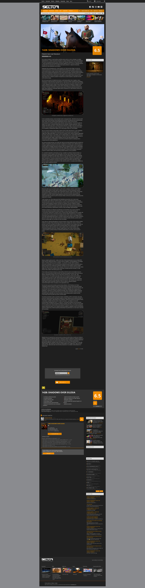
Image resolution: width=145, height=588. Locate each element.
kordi (79, 348)
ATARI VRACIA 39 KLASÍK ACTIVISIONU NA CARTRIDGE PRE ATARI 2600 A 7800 (95, 437)
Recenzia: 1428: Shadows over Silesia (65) (49, 438)
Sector (43, 1)
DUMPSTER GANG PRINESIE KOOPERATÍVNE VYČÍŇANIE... (92, 517)
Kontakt (56, 583)
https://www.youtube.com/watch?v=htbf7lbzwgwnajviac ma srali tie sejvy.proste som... (95, 523)
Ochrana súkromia (48, 583)
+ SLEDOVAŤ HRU (54, 433)
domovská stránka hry (54, 429)
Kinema (52, 1)
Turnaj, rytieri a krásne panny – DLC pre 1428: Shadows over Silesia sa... (54, 442)
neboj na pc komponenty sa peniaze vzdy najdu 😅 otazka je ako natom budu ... (94, 539)
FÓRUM (70, 10)
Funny (67, 1)
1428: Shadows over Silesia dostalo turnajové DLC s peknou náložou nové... (55, 439)
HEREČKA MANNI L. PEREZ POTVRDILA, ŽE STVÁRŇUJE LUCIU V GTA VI (95, 442)
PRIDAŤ (93, 13)
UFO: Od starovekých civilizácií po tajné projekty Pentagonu (98, 575)
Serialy (88, 482)
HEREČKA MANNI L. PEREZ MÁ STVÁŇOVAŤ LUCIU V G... (93, 508)
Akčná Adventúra (52, 428)
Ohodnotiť (97, 406)
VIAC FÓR (101, 491)
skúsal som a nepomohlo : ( (91, 502)
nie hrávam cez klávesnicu (91, 498)
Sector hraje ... (89, 477)
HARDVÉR (65, 10)
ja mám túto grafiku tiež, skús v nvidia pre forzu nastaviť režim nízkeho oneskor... (95, 529)
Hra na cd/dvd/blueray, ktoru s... (93, 466)
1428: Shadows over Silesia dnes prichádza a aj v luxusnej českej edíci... (54, 446)
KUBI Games (52, 427)
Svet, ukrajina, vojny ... (91, 487)
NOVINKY (45, 10)
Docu (71, 1)
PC (79, 10)
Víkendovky (75, 574)
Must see (88, 485)
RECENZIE (51, 10)
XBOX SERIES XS (85, 10)
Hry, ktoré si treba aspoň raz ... (93, 469)
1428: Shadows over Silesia (47, 445)
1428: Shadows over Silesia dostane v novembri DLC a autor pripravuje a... (55, 441)
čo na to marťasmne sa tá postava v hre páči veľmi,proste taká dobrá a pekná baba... (94, 515)
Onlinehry (57, 1)
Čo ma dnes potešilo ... (91, 474)
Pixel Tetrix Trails (65, 574)
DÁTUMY (67, 13)
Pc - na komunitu (90, 471)
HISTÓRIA (46, 13)
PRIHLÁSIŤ (48, 453)
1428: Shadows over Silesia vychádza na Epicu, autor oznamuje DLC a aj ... (55, 443)
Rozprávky (63, 1)
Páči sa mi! (63, 382)
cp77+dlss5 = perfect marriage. (92, 553)
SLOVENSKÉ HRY (61, 13)
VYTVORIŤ (97, 491)
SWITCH (96, 10)
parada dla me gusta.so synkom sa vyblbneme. (95, 518)
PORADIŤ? (99, 13)
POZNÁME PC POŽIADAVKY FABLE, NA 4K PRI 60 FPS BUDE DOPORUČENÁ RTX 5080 (94, 431)
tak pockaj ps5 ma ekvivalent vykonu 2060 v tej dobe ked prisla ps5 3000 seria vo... (95, 549)
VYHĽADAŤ (87, 13)
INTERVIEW (56, 13)
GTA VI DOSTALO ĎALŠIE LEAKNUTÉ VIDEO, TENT (98, 21)
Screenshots (89, 479)
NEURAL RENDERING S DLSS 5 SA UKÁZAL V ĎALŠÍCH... (93, 497)
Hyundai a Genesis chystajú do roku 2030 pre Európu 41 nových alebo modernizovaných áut (46, 576)
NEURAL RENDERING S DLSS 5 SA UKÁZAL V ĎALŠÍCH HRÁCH (97, 426)
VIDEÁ (56, 10)
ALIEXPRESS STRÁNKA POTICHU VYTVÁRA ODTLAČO (63, 21)
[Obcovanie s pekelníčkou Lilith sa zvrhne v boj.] (62, 333)
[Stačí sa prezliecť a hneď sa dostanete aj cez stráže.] (62, 255)
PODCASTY (51, 13)
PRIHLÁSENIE (98, 1)
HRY (60, 10)
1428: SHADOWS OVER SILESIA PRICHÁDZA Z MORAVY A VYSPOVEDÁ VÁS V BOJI (94, 74)
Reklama (52, 583)
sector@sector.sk (73, 584)
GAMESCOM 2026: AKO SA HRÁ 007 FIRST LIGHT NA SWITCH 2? (98, 421)
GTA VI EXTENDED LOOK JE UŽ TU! (54, 21)
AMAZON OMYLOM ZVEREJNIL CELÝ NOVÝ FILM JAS (46, 21)
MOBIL (100, 10)
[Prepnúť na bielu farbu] (104, 1)
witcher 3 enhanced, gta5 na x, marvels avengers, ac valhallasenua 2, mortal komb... (94, 534)
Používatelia (95, 400)
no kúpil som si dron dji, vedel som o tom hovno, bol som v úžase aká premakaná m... (95, 506)
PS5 (91, 10)
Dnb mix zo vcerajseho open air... (93, 461)
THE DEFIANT (89, 504)
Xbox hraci (89, 463)
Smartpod (48, 1)
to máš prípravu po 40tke (91, 510)
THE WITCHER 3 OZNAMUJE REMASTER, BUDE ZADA (80, 22)
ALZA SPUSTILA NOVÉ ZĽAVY (89, 21)
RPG (56, 428)
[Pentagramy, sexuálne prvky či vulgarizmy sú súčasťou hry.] (62, 114)
